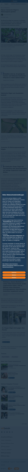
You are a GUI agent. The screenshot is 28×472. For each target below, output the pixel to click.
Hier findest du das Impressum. (10, 263)
